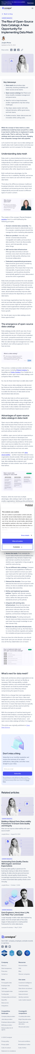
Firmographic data (6, 982)
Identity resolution (24, 997)
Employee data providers (8, 1022)
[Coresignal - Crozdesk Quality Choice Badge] (27, 953)
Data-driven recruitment (25, 988)
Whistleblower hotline (24, 1044)
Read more (30, 3)
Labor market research (25, 1000)
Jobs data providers (6, 1019)
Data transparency (6, 968)
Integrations (4, 1005)
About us (3, 965)
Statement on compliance (8, 1051)
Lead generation (23, 991)
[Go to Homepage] (7, 8)
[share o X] (15, 50)
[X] (6, 947)
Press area (4, 971)
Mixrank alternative (24, 1027)
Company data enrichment (8, 997)
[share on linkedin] (11, 50)
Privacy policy (5, 1041)
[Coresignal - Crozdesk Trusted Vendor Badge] (19, 953)
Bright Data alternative (25, 1019)
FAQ (20, 968)
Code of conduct (6, 1048)
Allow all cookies (17, 541)
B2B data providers (6, 1025)
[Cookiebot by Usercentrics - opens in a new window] (25, 505)
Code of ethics (22, 1048)
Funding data (5, 994)
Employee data (5, 985)
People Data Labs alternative (23, 1023)
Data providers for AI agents (7, 1028)
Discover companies (24, 974)
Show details (25, 535)
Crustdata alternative (24, 1016)
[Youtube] (10, 947)
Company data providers (8, 1016)
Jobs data (4, 988)
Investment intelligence (25, 982)
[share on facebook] (18, 50)
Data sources (5, 1003)
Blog (20, 971)
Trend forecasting (23, 985)
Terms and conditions (24, 1041)
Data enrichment (23, 994)
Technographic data (6, 991)
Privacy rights (5, 1044)
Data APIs (4, 1000)
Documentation (23, 965)
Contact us (4, 974)
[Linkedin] (2, 947)
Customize (16, 547)
